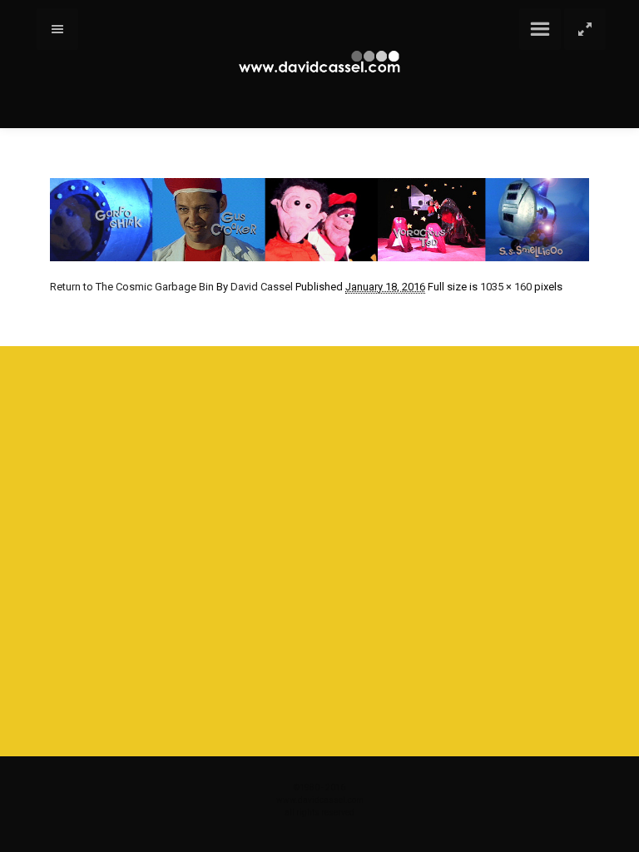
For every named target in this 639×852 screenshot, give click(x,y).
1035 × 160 (506, 286)
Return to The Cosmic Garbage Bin (132, 286)
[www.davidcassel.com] (319, 62)
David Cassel (261, 286)
